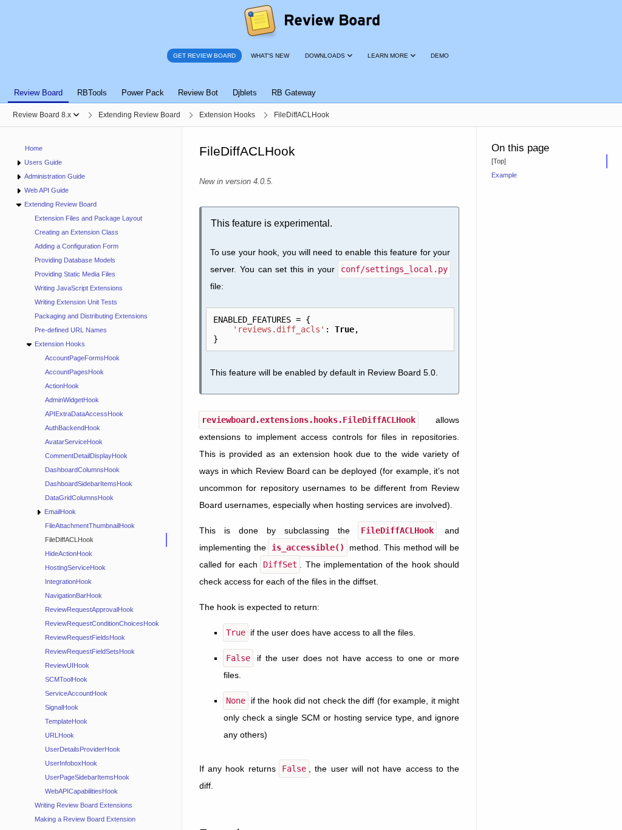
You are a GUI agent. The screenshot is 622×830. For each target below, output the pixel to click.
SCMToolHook (66, 679)
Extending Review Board (60, 204)
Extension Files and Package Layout (88, 218)
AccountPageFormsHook (82, 358)
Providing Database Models (75, 260)
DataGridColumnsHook (79, 497)
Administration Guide (54, 176)
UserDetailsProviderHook (82, 749)
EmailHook (60, 511)
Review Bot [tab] (198, 92)
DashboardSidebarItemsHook (88, 483)
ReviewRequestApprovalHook (89, 609)
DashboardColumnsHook (82, 469)
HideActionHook (68, 553)
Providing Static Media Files (75, 274)
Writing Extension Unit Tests (76, 302)
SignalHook (61, 707)
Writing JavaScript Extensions (79, 288)
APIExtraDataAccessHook (84, 413)
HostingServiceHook (75, 567)
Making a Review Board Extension (85, 819)
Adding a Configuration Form (76, 246)
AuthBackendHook (72, 427)
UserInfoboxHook (71, 763)
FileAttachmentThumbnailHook (90, 525)
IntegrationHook (68, 581)
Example (504, 175)
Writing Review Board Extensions (83, 805)
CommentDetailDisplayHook (86, 455)
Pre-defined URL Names (71, 330)
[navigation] (91, 478)
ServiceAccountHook (76, 693)
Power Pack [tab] (142, 92)
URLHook (59, 735)
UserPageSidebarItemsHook (87, 777)
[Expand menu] (18, 162)
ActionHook (62, 385)
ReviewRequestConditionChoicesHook (102, 623)
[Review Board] (311, 21)
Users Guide (43, 162)
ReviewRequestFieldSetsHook (90, 651)
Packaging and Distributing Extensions (91, 316)
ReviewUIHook (67, 665)
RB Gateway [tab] (294, 92)
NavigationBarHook (73, 595)
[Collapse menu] (18, 204)
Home (34, 148)
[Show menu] (76, 114)
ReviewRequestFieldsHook (85, 637)
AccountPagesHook (74, 372)
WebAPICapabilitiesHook (81, 791)
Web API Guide (46, 190)
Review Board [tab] (38, 92)
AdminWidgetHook (72, 399)
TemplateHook (66, 721)
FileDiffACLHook (69, 539)
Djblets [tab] (245, 92)
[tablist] (311, 85)
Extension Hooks (60, 344)
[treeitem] (101, 540)
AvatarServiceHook (74, 441)
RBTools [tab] (92, 92)
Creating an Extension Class (76, 232)
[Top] (498, 161)
